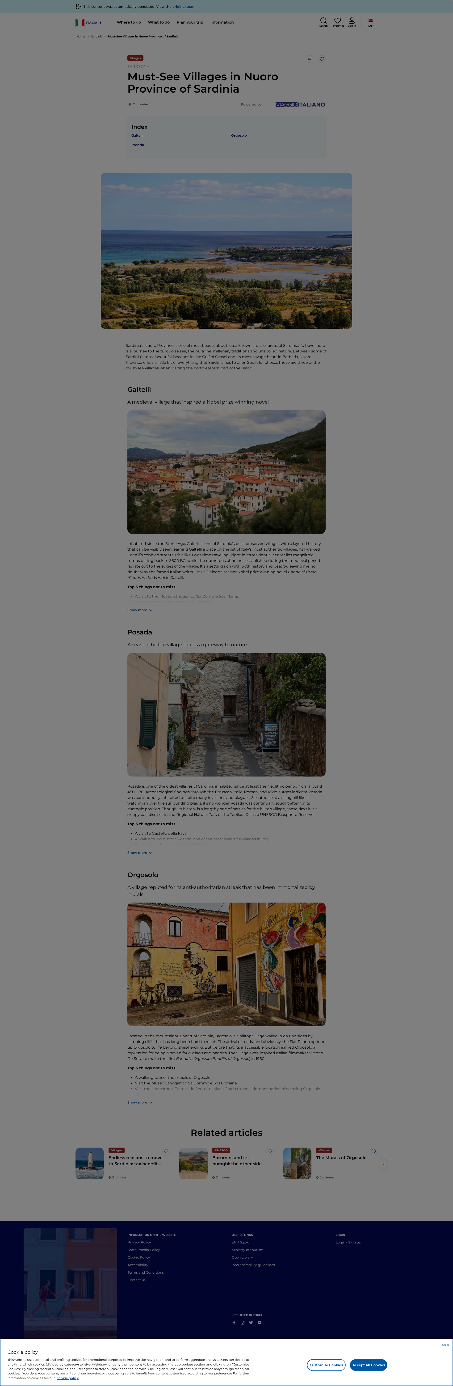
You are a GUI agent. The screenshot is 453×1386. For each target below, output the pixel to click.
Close (445, 1344)
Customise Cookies (326, 1365)
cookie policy (68, 1378)
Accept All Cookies (368, 1365)
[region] (226, 1362)
